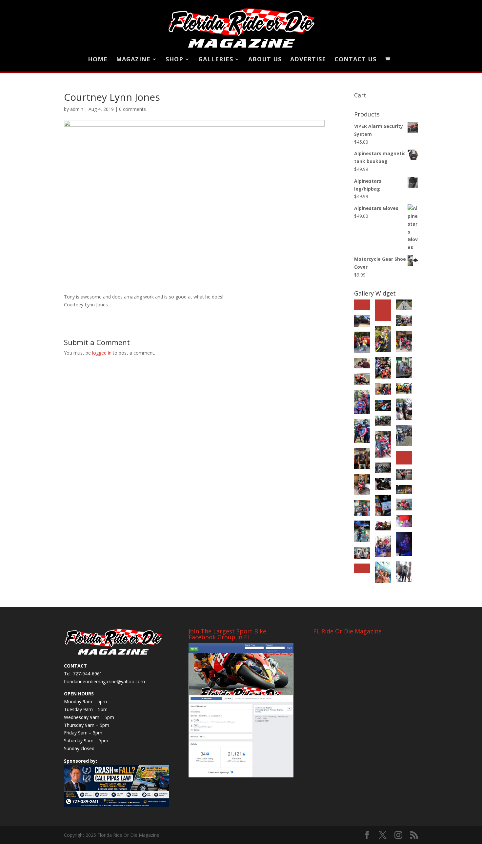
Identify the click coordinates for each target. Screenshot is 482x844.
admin (76, 109)
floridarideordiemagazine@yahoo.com (104, 681)
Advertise (308, 60)
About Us (265, 60)
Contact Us (355, 60)
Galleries (215, 60)
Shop (174, 60)
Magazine (133, 60)
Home (98, 60)
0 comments (132, 109)
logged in (101, 353)
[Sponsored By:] (116, 786)
